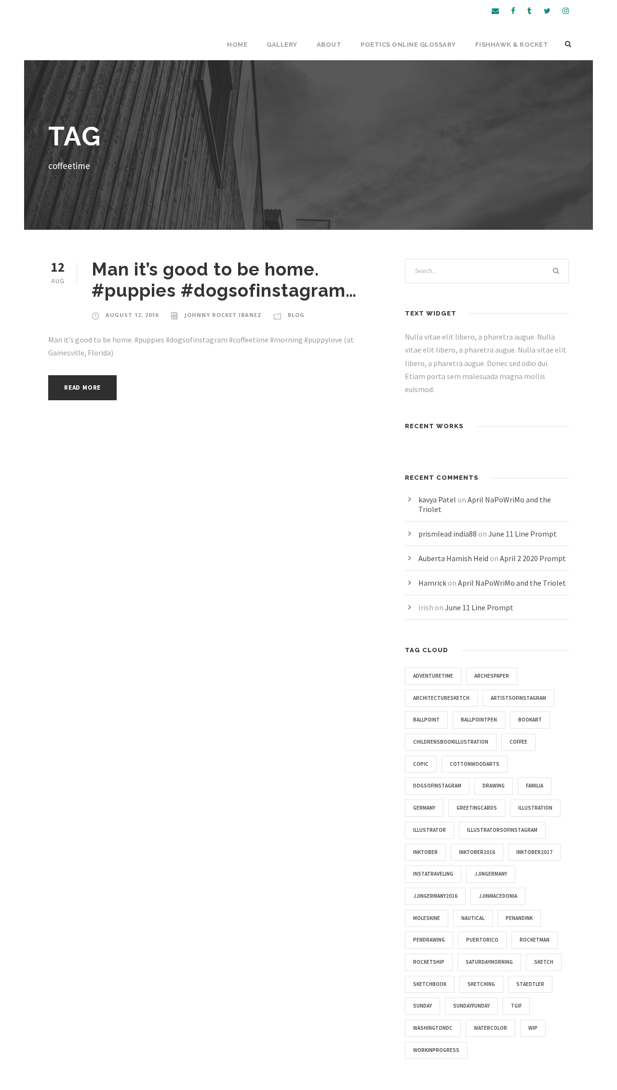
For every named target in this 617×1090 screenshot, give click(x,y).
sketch (543, 962)
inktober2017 (534, 852)
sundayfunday (471, 1005)
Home (237, 44)
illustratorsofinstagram (502, 830)
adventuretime (433, 675)
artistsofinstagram (518, 698)
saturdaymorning (489, 962)
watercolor (490, 1027)
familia (534, 785)
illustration (535, 807)
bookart (530, 719)
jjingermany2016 (435, 896)
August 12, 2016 (132, 314)
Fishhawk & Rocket (512, 44)
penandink (519, 918)
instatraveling (433, 873)
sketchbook (429, 984)
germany (424, 807)
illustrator (429, 830)
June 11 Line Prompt (522, 533)
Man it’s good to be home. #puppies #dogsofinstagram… (224, 280)
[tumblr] (529, 10)
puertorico (482, 939)
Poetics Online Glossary (408, 44)
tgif (516, 1005)
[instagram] (566, 10)
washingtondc (433, 1027)
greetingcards (476, 807)
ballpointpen (479, 719)
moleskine (426, 918)
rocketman (535, 939)
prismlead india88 (447, 533)
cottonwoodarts (474, 764)
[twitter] (547, 10)
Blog (296, 314)
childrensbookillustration (450, 741)
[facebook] (513, 10)
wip (532, 1027)
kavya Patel (437, 499)
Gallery (282, 44)
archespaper (491, 675)
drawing (494, 785)
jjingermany (490, 873)
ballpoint (426, 719)
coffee (518, 741)
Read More (82, 387)
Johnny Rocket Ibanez (223, 314)
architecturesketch (441, 698)
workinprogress (436, 1050)
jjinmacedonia (498, 896)
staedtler (530, 984)
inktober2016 (477, 852)
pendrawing (429, 939)
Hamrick (432, 583)
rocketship (428, 962)
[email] (495, 10)
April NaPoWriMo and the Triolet (512, 583)
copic (421, 764)
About (329, 44)
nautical (472, 918)
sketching (481, 984)
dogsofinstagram (437, 785)
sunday (422, 1005)
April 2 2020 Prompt (533, 558)
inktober (425, 852)
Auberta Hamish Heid (453, 558)
